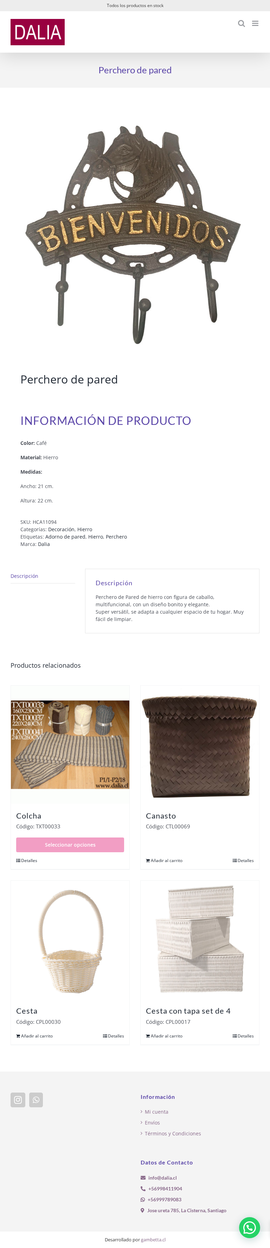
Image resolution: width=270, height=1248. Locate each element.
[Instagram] (18, 1100)
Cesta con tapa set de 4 (188, 1010)
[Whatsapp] (36, 1100)
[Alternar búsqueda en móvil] (241, 23)
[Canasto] (200, 745)
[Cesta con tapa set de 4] (200, 940)
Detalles (29, 860)
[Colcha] (70, 745)
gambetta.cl (153, 1239)
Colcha (28, 815)
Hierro (84, 529)
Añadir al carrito (166, 860)
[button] (249, 1227)
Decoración (61, 529)
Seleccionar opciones (70, 844)
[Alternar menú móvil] (255, 23)
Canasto (161, 815)
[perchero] (135, 231)
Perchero (116, 536)
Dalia (44, 544)
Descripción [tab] (24, 576)
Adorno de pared (65, 536)
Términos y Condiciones (173, 1133)
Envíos (152, 1122)
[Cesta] (70, 940)
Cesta (27, 1010)
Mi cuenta (156, 1111)
